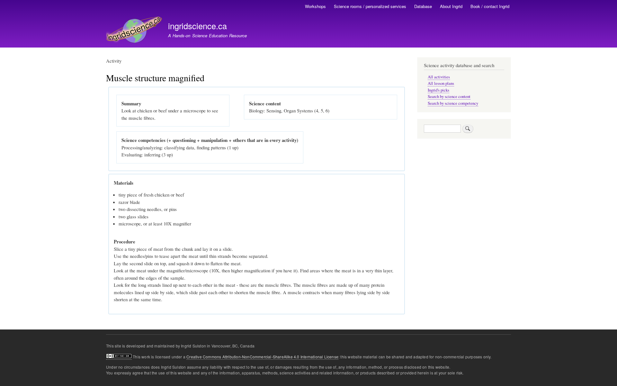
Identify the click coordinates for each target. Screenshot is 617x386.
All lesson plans (441, 83)
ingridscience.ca (197, 25)
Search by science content (449, 96)
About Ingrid (451, 6)
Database (423, 6)
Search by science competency (453, 103)
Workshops (315, 6)
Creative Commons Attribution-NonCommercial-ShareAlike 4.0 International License (262, 356)
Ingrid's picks (438, 90)
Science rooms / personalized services (370, 6)
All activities (439, 77)
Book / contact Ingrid (489, 6)
